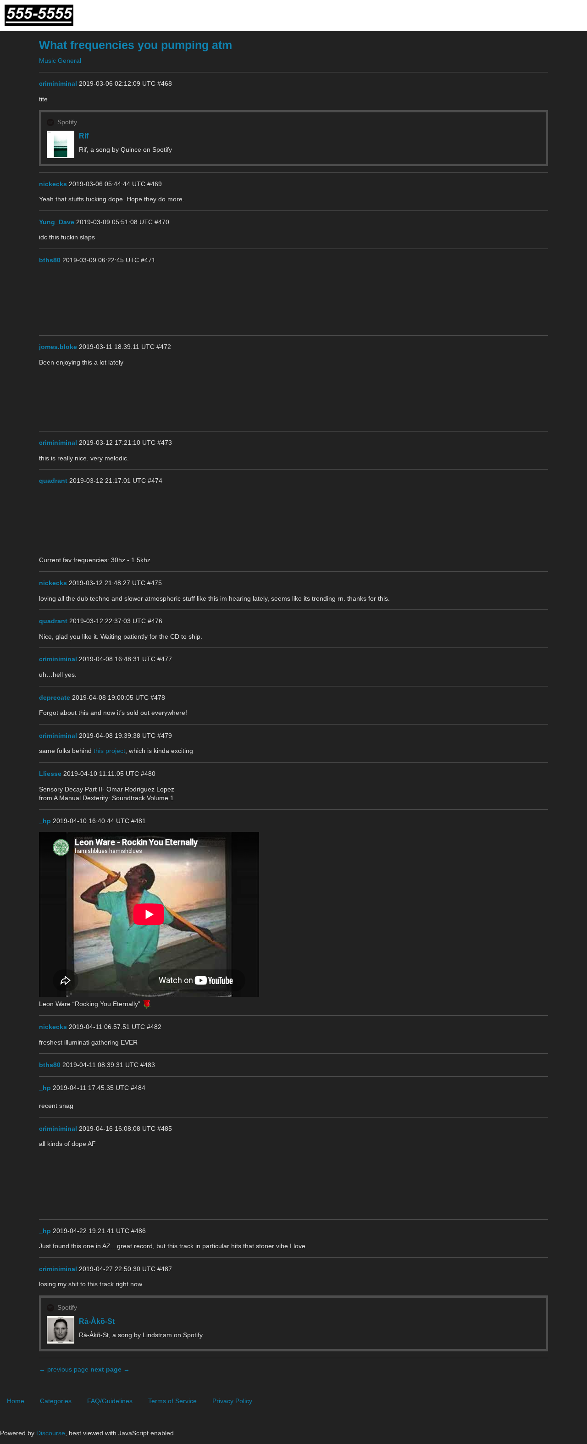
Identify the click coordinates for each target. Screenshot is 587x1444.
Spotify (67, 122)
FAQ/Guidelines (110, 1401)
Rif (84, 136)
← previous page (64, 1369)
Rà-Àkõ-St (97, 1321)
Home (15, 1401)
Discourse (50, 1433)
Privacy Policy (232, 1401)
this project (109, 750)
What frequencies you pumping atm (135, 45)
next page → (110, 1369)
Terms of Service (172, 1401)
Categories (56, 1401)
